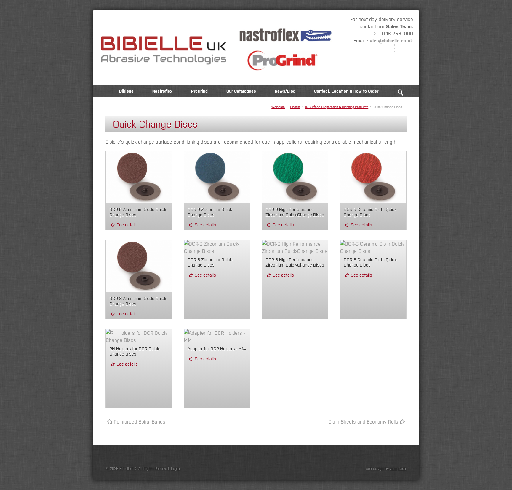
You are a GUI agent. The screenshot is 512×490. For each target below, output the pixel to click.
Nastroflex (162, 90)
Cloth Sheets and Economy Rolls (363, 421)
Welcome (102, 90)
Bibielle (126, 90)
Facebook (380, 48)
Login (175, 468)
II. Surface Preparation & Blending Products (336, 106)
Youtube (408, 48)
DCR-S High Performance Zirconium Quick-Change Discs (294, 261)
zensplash (398, 468)
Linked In (399, 48)
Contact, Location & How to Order (346, 90)
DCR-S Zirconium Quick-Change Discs (210, 261)
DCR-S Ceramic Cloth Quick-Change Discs (370, 261)
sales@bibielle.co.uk (390, 40)
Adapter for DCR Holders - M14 (217, 348)
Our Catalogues (241, 90)
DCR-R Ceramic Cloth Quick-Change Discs (370, 211)
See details (127, 224)
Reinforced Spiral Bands (139, 421)
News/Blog (285, 90)
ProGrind (199, 90)
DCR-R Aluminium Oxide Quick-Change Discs (138, 211)
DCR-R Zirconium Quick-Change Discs (210, 211)
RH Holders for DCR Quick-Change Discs (134, 350)
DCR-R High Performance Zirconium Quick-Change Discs (294, 211)
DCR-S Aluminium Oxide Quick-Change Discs (138, 300)
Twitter (390, 48)
